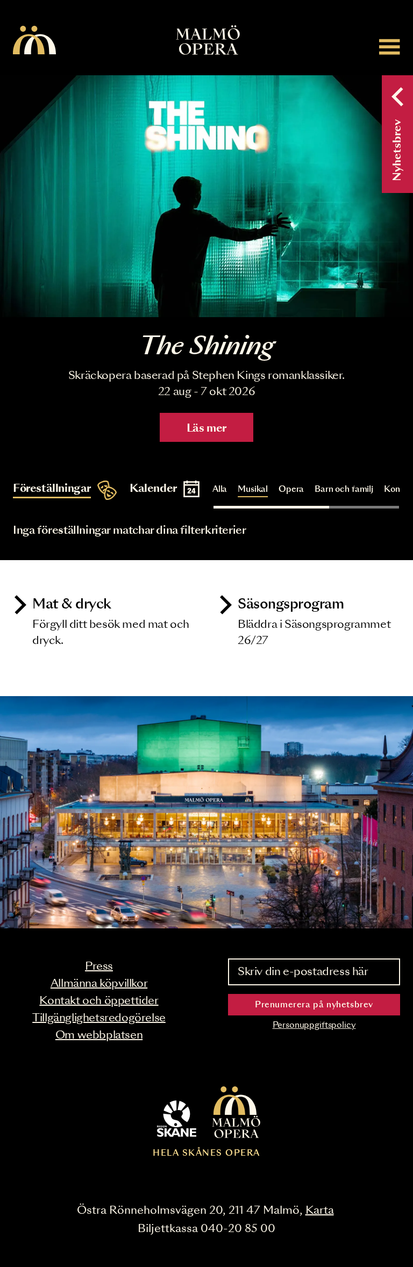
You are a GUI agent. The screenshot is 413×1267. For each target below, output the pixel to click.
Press (99, 966)
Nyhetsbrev (397, 150)
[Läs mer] (206, 196)
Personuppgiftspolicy (314, 1025)
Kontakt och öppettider (98, 1001)
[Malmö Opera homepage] (34, 41)
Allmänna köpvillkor (99, 983)
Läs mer (206, 428)
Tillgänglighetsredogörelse (99, 1018)
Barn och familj (344, 489)
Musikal (253, 489)
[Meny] (389, 46)
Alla (219, 489)
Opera (291, 489)
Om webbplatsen (99, 1035)
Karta (319, 1210)
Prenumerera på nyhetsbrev (314, 1005)
